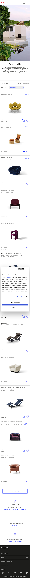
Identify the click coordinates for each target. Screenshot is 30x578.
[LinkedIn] (27, 573)
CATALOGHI (15, 520)
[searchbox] (20, 2)
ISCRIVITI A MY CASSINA (15, 541)
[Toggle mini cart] (24, 2)
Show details (21, 297)
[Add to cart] (24, 121)
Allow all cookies (15, 302)
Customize (14, 307)
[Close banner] (27, 268)
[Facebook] (8, 573)
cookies (9, 277)
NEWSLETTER (15, 537)
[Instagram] (2, 573)
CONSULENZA (15, 504)
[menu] (28, 2)
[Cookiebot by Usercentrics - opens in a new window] (17, 269)
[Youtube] (21, 573)
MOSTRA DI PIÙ (15, 491)
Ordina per (4, 87)
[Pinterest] (15, 573)
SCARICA (15, 525)
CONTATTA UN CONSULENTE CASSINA (15, 509)
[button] (27, 2)
